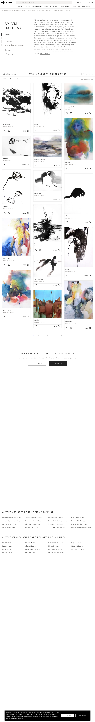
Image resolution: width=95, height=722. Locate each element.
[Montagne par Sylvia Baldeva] (16, 102)
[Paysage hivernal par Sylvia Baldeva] (47, 146)
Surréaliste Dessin (77, 549)
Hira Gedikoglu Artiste (79, 524)
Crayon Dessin (30, 543)
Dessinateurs (22, 10)
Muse (67, 269)
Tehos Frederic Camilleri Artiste (59, 527)
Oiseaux (5, 158)
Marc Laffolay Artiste (55, 518)
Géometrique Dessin (55, 549)
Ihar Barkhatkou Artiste (33, 521)
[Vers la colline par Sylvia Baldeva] (47, 266)
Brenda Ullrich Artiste (78, 521)
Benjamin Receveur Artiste (11, 518)
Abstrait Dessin (30, 546)
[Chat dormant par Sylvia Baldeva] (78, 194)
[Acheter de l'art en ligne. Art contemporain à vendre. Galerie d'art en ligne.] (7, 2)
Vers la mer (6, 258)
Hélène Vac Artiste (31, 527)
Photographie (37, 6)
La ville (36, 320)
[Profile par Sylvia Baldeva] (47, 102)
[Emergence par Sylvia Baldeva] (78, 300)
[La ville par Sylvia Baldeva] (47, 304)
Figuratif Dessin (53, 546)
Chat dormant (69, 216)
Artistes (56, 6)
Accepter (67, 715)
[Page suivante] (66, 335)
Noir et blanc (38, 193)
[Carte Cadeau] (81, 2)
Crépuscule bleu (70, 107)
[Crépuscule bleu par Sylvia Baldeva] (78, 94)
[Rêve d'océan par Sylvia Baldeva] (16, 289)
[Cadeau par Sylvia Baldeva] (78, 139)
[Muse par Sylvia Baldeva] (78, 247)
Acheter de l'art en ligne (9, 10)
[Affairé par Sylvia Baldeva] (16, 187)
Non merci (82, 715)
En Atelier (8, 41)
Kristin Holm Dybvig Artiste (57, 521)
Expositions (75, 6)
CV (5, 38)
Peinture (20, 6)
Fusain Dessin (7, 546)
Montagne (6, 124)
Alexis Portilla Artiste (9, 527)
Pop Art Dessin (76, 543)
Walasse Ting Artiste (55, 524)
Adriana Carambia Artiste (11, 521)
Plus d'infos (37, 363)
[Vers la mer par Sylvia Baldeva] (16, 237)
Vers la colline (38, 279)
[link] (70, 2)
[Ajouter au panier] (28, 131)
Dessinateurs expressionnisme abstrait (40, 10)
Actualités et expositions (14, 45)
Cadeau (67, 162)
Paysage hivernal (39, 159)
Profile (36, 124)
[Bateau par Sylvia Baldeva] (47, 222)
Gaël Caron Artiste (77, 518)
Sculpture (47, 6)
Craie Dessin (6, 543)
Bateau (36, 244)
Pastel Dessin (7, 552)
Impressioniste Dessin (56, 552)
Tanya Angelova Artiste (33, 518)
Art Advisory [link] (86, 6)
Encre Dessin (6, 549)
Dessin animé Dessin (32, 549)
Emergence (68, 321)
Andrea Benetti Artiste (9, 524)
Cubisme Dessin (30, 552)
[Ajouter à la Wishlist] (5, 131)
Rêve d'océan (7, 310)
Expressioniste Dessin (56, 543)
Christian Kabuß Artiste (33, 524)
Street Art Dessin (77, 546)
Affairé (5, 206)
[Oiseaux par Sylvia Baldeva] (16, 146)
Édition (27, 6)
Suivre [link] (8, 50)
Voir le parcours (45, 53)
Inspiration (65, 6)
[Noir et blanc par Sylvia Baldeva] (47, 181)
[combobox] (13, 79)
